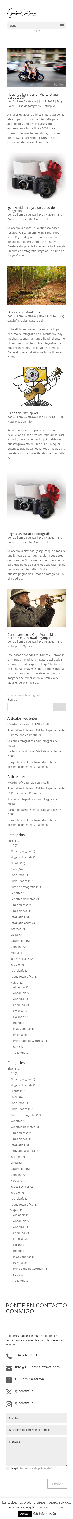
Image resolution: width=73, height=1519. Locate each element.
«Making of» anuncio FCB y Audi (28, 724)
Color (10, 106)
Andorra (18, 999)
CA (38, 31)
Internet (15, 929)
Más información (44, 1513)
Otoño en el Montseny (23, 312)
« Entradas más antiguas (23, 695)
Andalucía (19, 993)
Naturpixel (49, 106)
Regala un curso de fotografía (29, 534)
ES (34, 31)
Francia (18, 1011)
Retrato (15, 964)
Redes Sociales (20, 958)
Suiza (16, 1047)
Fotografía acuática (22, 923)
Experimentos (19, 905)
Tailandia (19, 1052)
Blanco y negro (20, 851)
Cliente (14, 863)
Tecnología (17, 970)
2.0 (12, 845)
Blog (60, 101)
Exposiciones (18, 911)
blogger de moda (21, 857)
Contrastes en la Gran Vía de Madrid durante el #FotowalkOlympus (34, 636)
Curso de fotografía (28, 106)
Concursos (17, 875)
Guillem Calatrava (24, 101)
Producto (16, 952)
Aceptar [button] (24, 1513)
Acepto (31, 1468)
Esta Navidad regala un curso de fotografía (31, 209)
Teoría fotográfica (21, 976)
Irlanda (18, 1023)
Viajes (14, 982)
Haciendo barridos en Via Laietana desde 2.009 (32, 96)
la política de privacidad (36, 1468)
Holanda (18, 1017)
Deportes (16, 893)
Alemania (19, 987)
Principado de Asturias (28, 1041)
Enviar (57, 1483)
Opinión (28, 421)
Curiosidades (18, 881)
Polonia (18, 1035)
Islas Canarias (22, 1029)
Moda (14, 934)
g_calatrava (24, 1391)
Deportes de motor (22, 899)
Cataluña (13, 320)
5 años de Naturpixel (22, 413)
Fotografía (16, 917)
